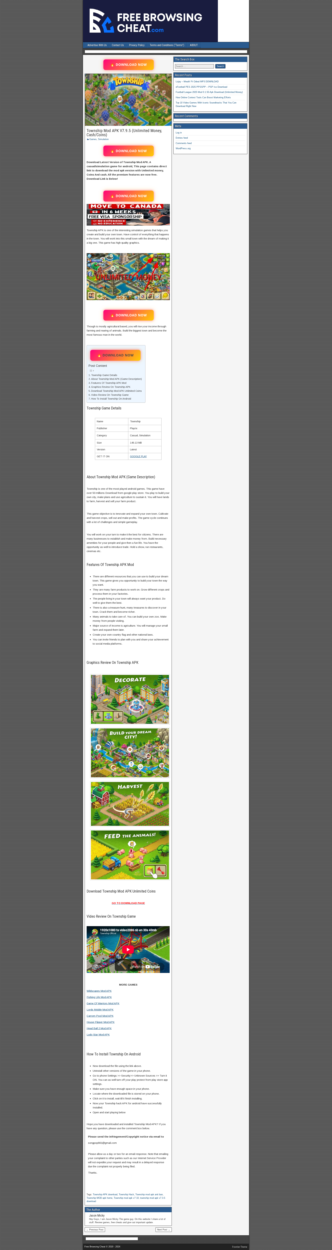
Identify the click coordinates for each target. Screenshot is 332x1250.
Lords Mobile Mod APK (100, 1009)
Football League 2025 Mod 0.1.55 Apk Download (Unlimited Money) (209, 92)
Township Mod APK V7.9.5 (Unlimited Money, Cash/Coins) (124, 132)
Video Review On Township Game (110, 395)
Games (93, 139)
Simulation (103, 139)
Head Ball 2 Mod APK (99, 1028)
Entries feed (182, 138)
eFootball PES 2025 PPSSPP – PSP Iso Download (201, 87)
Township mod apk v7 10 (126, 1198)
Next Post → (163, 1229)
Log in (179, 132)
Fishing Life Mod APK (99, 997)
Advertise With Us (97, 45)
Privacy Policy (137, 45)
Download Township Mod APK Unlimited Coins (116, 391)
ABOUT (194, 45)
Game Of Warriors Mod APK (103, 1003)
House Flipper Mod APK (100, 1022)
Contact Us (118, 45)
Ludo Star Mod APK (98, 1034)
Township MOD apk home (99, 1198)
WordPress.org (183, 148)
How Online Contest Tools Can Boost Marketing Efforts (203, 97)
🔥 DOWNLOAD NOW (128, 64)
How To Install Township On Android (111, 398)
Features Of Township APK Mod (108, 383)
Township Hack (126, 1194)
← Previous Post (94, 1229)
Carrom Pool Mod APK (100, 1015)
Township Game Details (104, 375)
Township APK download (105, 1194)
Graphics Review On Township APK (110, 387)
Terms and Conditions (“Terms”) (167, 45)
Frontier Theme (239, 1246)
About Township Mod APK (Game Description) (116, 379)
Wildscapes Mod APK (99, 990)
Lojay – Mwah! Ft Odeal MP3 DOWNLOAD (197, 81)
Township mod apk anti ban (149, 1194)
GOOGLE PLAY (138, 456)
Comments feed (184, 143)
